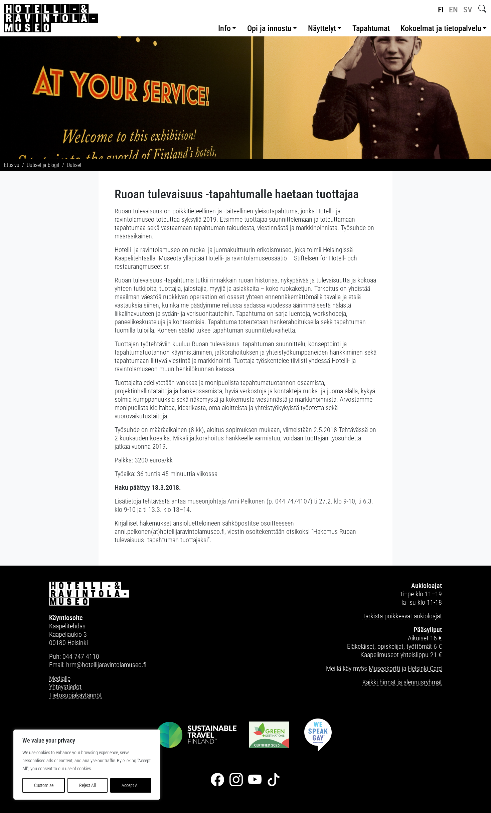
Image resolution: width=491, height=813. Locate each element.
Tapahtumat (371, 28)
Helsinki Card (425, 668)
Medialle (59, 678)
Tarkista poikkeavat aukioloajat (402, 616)
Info (224, 28)
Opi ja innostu (269, 28)
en (453, 9)
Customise (43, 785)
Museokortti (384, 668)
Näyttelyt (322, 28)
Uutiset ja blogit (43, 165)
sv (467, 9)
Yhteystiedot (65, 687)
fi (441, 9)
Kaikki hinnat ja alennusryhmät (402, 682)
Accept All (131, 785)
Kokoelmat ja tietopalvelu (440, 28)
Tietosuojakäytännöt (75, 695)
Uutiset (74, 165)
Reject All (87, 785)
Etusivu (11, 165)
